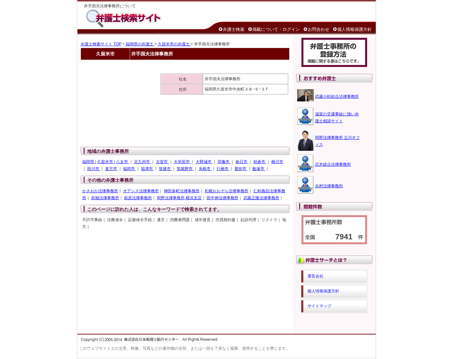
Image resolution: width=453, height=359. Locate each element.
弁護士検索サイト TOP (101, 44)
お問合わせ (318, 29)
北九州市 (142, 161)
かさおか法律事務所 (100, 191)
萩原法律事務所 (138, 198)
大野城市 (204, 161)
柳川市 (277, 161)
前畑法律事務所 (105, 198)
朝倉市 (259, 161)
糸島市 (205, 168)
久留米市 (105, 161)
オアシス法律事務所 (141, 191)
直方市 (111, 168)
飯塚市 (258, 168)
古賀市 (162, 161)
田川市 (93, 168)
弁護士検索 (233, 29)
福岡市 (129, 168)
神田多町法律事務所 (182, 191)
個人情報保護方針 (354, 29)
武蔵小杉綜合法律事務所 (337, 96)
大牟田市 (182, 161)
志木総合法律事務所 (333, 164)
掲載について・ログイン (276, 29)
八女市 (122, 161)
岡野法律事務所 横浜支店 (179, 198)
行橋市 (223, 168)
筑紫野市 (185, 168)
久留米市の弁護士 (174, 44)
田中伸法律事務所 (222, 198)
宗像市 (224, 161)
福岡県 (88, 161)
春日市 (241, 161)
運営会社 (315, 276)
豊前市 (240, 168)
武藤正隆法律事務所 (261, 198)
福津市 (147, 168)
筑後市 (165, 168)
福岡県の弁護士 (140, 44)
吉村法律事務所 (329, 186)
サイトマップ (319, 306)
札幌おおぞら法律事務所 (226, 191)
